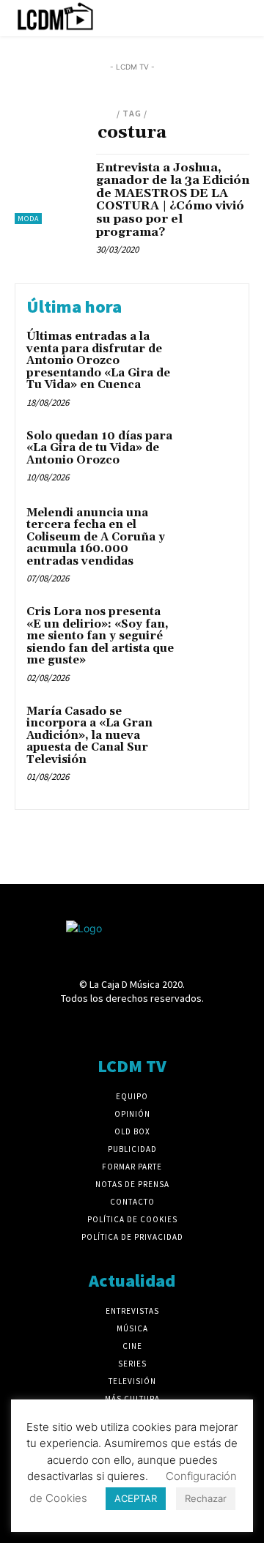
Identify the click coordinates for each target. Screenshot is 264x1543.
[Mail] (131, 1026)
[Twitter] (184, 1026)
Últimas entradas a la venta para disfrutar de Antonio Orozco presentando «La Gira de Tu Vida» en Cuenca (98, 361)
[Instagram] (106, 1026)
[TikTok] (158, 1026)
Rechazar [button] (206, 1498)
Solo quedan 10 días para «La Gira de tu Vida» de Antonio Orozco (99, 448)
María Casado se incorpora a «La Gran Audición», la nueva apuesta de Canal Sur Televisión (89, 735)
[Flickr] (80, 1026)
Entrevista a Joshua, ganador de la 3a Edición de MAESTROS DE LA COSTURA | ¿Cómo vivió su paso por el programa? (172, 199)
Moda (28, 218)
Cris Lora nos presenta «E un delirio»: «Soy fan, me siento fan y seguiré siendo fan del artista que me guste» (100, 636)
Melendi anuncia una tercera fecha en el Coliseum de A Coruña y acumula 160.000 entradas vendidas (95, 537)
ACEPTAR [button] (135, 1498)
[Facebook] (54, 1026)
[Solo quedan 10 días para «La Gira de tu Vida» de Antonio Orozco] (210, 455)
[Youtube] (209, 1026)
